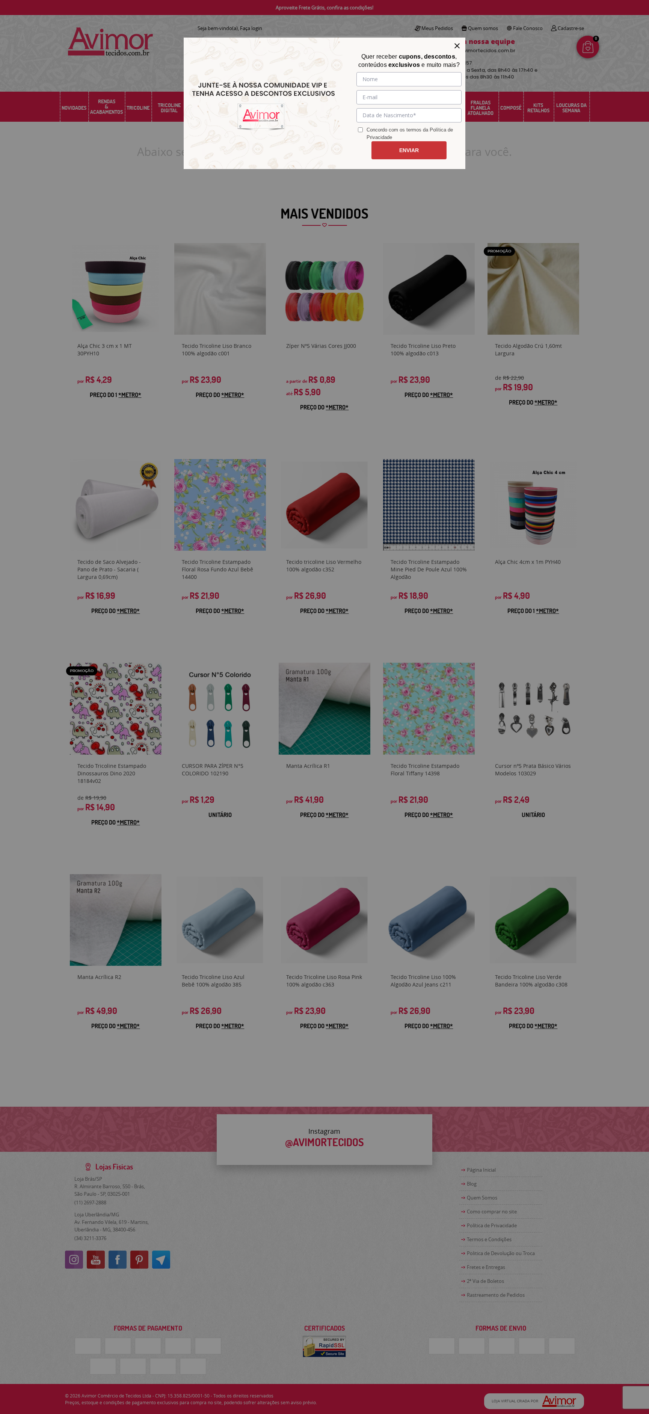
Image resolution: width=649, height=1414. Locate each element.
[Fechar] (457, 45)
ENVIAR (409, 150)
